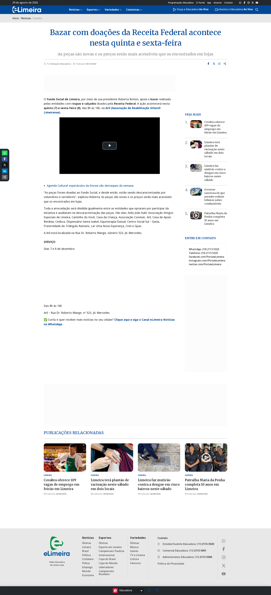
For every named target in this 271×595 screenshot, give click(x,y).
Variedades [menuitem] (112, 9)
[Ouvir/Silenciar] (156, 590)
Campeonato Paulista (111, 551)
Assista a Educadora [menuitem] (235, 9)
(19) (205, 544)
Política (86, 555)
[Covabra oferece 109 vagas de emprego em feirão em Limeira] (196, 124)
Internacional (106, 555)
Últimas (86, 543)
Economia (88, 575)
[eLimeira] (57, 546)
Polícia (86, 563)
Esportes (105, 537)
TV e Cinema (137, 555)
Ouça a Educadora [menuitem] (192, 9)
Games (134, 551)
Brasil (85, 551)
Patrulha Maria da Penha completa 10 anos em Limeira (215, 218)
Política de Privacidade (170, 563)
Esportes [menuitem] (92, 9)
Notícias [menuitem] (74, 9)
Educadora (125, 590)
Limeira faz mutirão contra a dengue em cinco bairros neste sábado (215, 172)
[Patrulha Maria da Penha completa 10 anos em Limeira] (196, 215)
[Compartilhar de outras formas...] (5, 177)
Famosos (135, 563)
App (209, 3)
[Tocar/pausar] (149, 590)
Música (134, 547)
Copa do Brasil (107, 559)
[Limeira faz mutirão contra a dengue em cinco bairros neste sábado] (196, 168)
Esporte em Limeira (110, 547)
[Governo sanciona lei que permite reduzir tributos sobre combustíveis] (196, 192)
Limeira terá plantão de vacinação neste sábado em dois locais (214, 149)
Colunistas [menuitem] (132, 9)
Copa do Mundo (108, 563)
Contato (228, 3)
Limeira (86, 547)
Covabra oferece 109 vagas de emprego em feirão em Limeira (61, 484)
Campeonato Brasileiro (106, 573)
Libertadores (106, 567)
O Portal (200, 3)
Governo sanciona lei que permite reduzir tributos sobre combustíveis (214, 196)
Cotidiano (88, 559)
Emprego (87, 567)
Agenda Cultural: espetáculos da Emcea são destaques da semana (90, 185)
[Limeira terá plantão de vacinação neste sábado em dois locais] (196, 144)
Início (15, 18)
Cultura (134, 559)
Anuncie (218, 3)
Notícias (26, 18)
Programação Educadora (181, 3)
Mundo (86, 571)
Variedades (138, 537)
